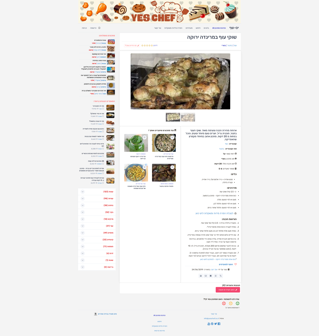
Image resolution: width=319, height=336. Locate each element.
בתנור (229, 45)
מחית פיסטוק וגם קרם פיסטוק (95, 84)
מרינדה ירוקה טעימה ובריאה (138, 157)
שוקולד (97, 72)
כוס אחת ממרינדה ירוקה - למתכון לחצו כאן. (218, 259)
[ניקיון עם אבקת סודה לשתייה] (110, 130)
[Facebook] (219, 324)
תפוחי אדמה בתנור (166, 186)
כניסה (84, 28)
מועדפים (189, 28)
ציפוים (103, 72)
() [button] (108, 191)
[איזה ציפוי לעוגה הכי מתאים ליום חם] (110, 146)
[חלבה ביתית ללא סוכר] (111, 49)
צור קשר (157, 28)
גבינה (99, 43)
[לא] (224, 304)
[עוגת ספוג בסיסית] (111, 62)
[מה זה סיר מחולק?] (110, 115)
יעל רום (214, 269)
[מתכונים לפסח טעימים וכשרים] (110, 155)
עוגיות (100, 183)
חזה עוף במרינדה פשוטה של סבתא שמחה (136, 187)
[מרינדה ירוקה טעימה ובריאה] (136, 143)
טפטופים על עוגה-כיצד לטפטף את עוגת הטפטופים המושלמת (93, 76)
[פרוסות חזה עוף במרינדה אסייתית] (164, 143)
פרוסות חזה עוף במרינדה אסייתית (164, 157)
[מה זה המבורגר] (110, 107)
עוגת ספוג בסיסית (99, 60)
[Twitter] (215, 324)
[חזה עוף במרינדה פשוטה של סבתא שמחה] (136, 173)
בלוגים (206, 28)
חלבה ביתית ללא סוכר (98, 47)
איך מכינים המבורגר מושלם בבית (94, 91)
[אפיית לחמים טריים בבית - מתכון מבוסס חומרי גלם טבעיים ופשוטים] (110, 171)
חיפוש (198, 28)
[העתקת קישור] (220, 276)
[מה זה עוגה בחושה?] (110, 123)
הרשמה (93, 28)
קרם (98, 87)
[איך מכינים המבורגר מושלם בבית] (111, 92)
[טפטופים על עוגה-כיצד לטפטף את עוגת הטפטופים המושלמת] (111, 78)
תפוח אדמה (164, 184)
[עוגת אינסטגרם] (111, 42)
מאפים (100, 173)
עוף (235, 45)
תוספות (143, 154)
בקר (104, 94)
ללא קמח (97, 50)
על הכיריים (167, 154)
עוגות (104, 43)
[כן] (237, 304)
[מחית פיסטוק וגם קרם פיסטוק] (111, 85)
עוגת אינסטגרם (100, 40)
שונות (100, 116)
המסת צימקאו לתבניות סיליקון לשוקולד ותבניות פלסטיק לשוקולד (93, 68)
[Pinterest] (212, 324)
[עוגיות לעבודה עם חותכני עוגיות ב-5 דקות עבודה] (110, 180)
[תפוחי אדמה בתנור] (164, 173)
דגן (98, 57)
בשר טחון (98, 94)
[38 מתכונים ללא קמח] (110, 162)
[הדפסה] (201, 276)
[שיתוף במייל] (205, 276)
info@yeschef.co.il (211, 318)
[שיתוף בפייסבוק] (210, 276)
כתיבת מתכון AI (219, 28)
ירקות (138, 154)
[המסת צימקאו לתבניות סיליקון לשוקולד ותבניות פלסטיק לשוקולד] (111, 69)
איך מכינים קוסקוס (99, 54)
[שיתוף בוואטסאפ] (215, 276)
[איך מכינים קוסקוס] (111, 56)
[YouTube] (208, 324)
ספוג (99, 63)
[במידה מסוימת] (230, 304)
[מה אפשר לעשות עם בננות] (110, 138)
